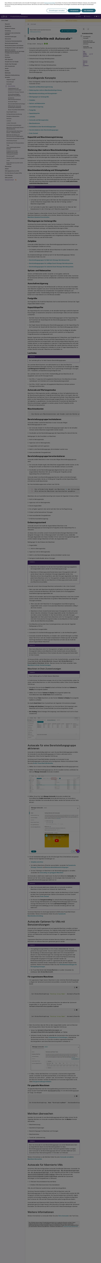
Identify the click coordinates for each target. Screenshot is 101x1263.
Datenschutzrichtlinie (49, 2)
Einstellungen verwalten (57, 10)
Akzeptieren (74, 10)
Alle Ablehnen (88, 10)
